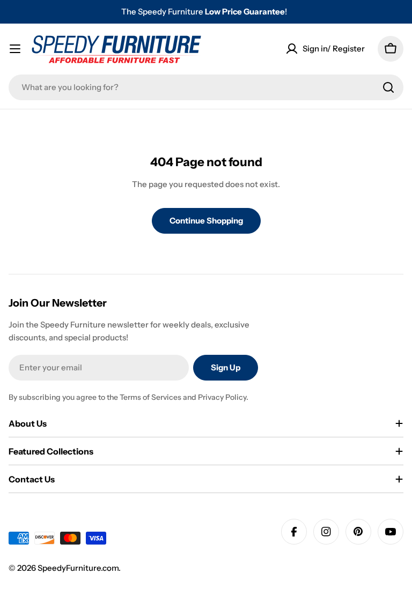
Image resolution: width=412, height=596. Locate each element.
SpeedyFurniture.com (78, 568)
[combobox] (206, 87)
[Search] (388, 87)
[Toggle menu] (15, 48)
